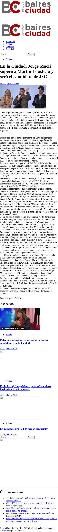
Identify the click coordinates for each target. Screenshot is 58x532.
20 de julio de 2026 (8, 434)
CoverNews (5, 530)
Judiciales (10, 46)
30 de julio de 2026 (8, 348)
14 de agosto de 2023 (9, 83)
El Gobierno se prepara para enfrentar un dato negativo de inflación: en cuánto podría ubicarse (31, 519)
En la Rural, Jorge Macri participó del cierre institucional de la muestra (25, 388)
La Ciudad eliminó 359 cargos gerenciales (24, 428)
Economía (10, 41)
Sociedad (10, 49)
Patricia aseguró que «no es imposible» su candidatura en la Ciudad (24, 341)
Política (9, 44)
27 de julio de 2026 (8, 395)
